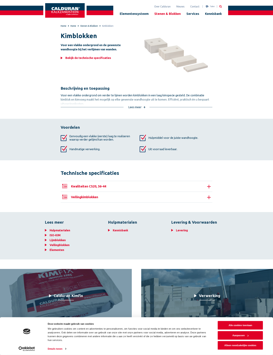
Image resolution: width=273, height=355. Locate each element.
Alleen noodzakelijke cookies (240, 345)
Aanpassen (238, 335)
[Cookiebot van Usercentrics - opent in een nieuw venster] (27, 348)
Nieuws (180, 6)
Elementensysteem (134, 13)
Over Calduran (162, 6)
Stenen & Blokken (167, 13)
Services (192, 13)
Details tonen (55, 348)
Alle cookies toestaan (240, 325)
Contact (194, 6)
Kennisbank (213, 13)
